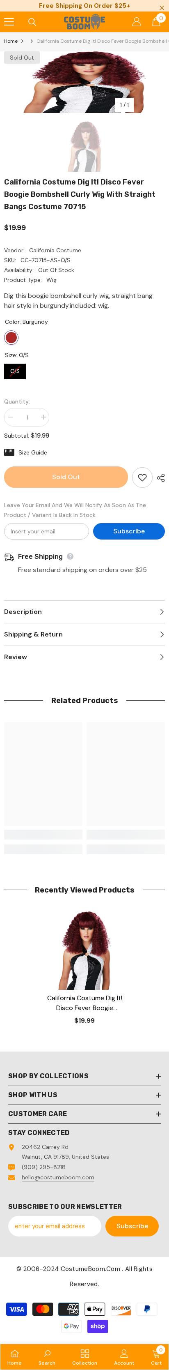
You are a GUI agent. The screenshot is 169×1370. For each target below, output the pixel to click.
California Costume (55, 250)
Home (11, 41)
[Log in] (136, 21)
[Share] (159, 478)
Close (162, 8)
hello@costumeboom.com (58, 1177)
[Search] (32, 22)
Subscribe (129, 531)
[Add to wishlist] (142, 477)
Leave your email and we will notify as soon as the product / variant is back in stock (75, 510)
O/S (15, 369)
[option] (84, 82)
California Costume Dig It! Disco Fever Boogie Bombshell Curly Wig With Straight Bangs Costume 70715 (85, 1003)
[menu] (9, 22)
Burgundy (11, 337)
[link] (43, 835)
